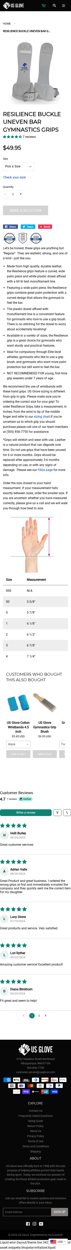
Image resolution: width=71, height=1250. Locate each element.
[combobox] (18, 744)
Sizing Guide (35, 1121)
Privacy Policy (35, 1136)
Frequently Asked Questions (36, 1115)
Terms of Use (35, 1141)
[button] (13, 137)
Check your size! (14, 177)
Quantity (8, 186)
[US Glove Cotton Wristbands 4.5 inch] (18, 703)
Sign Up (59, 1212)
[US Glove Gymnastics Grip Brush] (45, 703)
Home (7, 23)
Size (5, 158)
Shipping (35, 1151)
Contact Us (35, 1110)
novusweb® (55, 1234)
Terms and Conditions (35, 1146)
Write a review (26, 812)
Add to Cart (18, 754)
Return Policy (35, 1126)
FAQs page (45, 470)
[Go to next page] (46, 1015)
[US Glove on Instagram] (34, 1224)
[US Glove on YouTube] (41, 1224)
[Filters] (57, 812)
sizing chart (42, 416)
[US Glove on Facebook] (28, 1224)
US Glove (23, 1234)
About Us (35, 1131)
